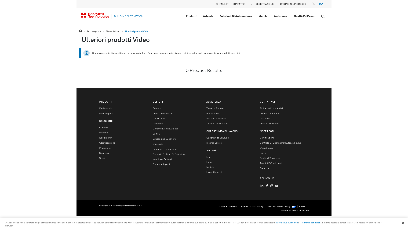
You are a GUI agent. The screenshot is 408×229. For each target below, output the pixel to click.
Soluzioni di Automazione (236, 16)
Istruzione (158, 123)
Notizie (210, 167)
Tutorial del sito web (217, 123)
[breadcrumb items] (80, 31)
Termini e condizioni (228, 206)
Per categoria (106, 113)
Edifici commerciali (163, 113)
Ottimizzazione (107, 142)
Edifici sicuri (105, 137)
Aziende (208, 16)
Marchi (263, 16)
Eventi (209, 162)
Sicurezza (104, 153)
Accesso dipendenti (270, 113)
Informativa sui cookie (287, 222)
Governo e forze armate (165, 128)
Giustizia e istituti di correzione (169, 154)
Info (208, 157)
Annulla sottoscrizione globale (295, 210)
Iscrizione (265, 118)
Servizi (102, 158)
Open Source (266, 147)
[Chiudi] (402, 223)
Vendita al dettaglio (163, 159)
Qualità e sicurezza (270, 158)
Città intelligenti (161, 164)
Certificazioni (267, 137)
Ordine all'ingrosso (293, 4)
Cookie (302, 206)
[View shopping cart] (320, 4)
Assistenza (280, 16)
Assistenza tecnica (216, 118)
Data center (159, 118)
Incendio (103, 132)
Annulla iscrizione (269, 123)
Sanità (156, 133)
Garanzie (264, 168)
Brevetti (264, 153)
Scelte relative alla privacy (278, 206)
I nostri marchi (214, 172)
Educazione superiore (164, 138)
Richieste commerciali (272, 108)
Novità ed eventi (304, 16)
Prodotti (191, 16)
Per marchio (105, 108)
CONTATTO (239, 4)
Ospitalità (158, 143)
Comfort (103, 127)
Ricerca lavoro (214, 142)
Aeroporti (157, 108)
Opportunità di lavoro (217, 137)
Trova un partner (215, 108)
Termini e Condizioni (271, 163)
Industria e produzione (165, 149)
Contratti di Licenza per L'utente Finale (280, 142)
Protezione (105, 147)
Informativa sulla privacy (251, 206)
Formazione (212, 113)
